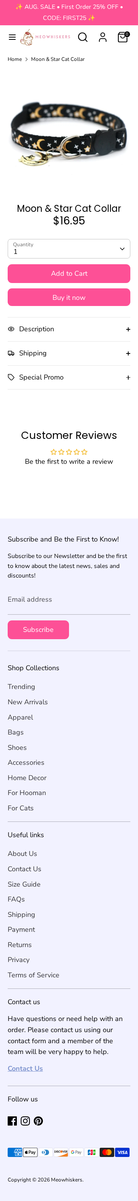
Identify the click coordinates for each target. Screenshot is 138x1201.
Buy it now (69, 297)
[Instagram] (25, 1121)
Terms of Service (33, 975)
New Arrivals (28, 702)
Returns (20, 944)
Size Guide (24, 884)
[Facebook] (12, 1121)
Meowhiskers (66, 1179)
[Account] (102, 34)
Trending (21, 686)
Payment (21, 929)
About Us (22, 853)
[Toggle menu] (9, 37)
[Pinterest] (38, 1121)
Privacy (19, 959)
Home (15, 59)
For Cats (21, 808)
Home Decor (27, 777)
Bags (16, 732)
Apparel (20, 717)
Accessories (26, 762)
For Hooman (27, 792)
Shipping (21, 914)
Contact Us (24, 869)
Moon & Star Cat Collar (58, 59)
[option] (69, 130)
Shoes (17, 747)
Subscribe (38, 629)
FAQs (16, 899)
